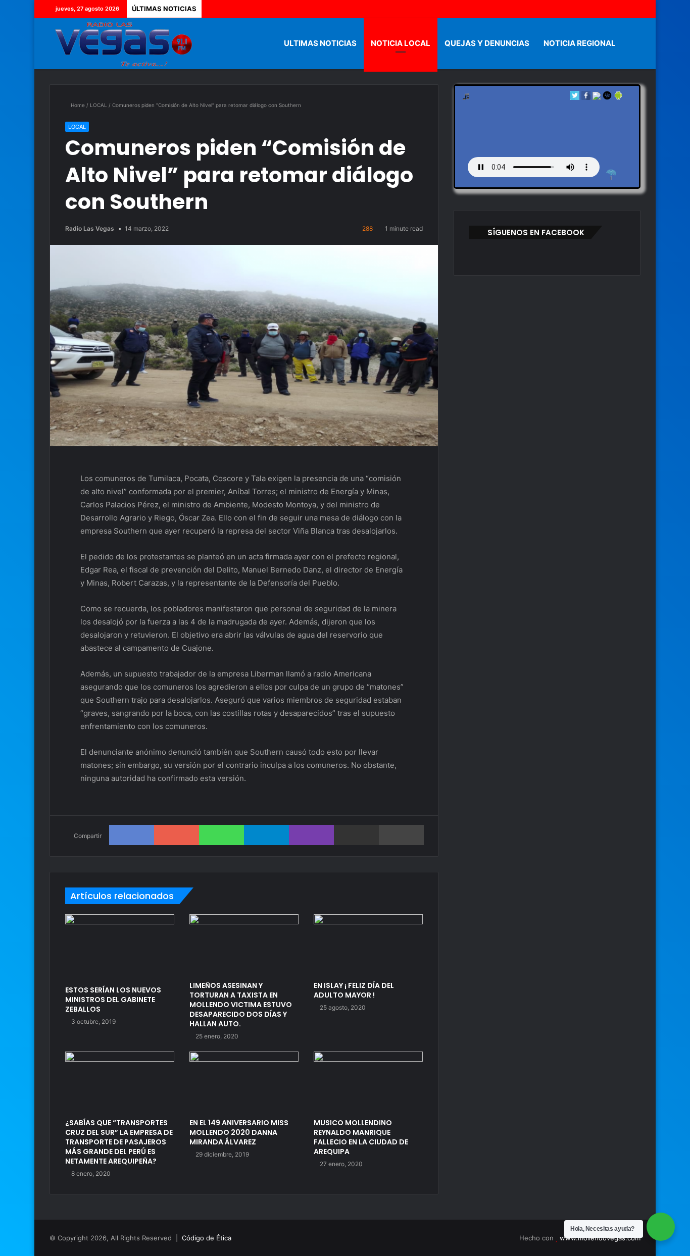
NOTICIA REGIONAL (580, 43)
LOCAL (98, 105)
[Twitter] (602, 9)
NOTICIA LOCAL (400, 43)
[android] (618, 97)
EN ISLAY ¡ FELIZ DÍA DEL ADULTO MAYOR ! (354, 990)
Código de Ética (206, 1238)
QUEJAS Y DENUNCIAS (487, 43)
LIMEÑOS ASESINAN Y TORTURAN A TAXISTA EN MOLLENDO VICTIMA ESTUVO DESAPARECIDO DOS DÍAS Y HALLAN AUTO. (240, 1004)
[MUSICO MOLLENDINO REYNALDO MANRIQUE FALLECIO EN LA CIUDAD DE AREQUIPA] (368, 1082)
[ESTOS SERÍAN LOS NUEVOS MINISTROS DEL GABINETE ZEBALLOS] (119, 947)
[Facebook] (587, 9)
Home (77, 105)
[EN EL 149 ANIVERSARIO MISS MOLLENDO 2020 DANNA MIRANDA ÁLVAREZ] (244, 1082)
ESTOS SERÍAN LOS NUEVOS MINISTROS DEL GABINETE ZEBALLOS (113, 999)
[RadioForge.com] (611, 175)
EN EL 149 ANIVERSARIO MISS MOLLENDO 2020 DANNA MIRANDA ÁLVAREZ (238, 1132)
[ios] (597, 97)
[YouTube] (617, 9)
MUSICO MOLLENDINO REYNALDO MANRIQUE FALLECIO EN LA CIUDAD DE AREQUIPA (361, 1137)
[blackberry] (607, 97)
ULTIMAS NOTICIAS (320, 43)
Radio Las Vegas (89, 228)
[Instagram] (632, 9)
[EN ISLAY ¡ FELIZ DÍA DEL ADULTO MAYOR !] (368, 945)
